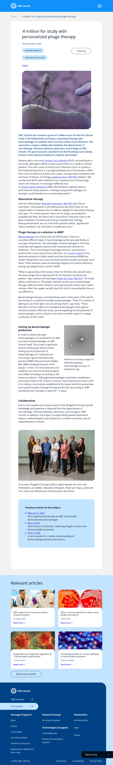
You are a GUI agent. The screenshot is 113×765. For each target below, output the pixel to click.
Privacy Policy (96, 761)
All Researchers (81, 720)
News (13, 16)
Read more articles (26, 674)
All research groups (51, 720)
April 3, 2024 (34, 532)
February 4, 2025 (36, 513)
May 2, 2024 (34, 522)
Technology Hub (49, 733)
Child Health (16, 732)
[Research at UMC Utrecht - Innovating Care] (20, 6)
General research (33, 50)
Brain (13, 720)
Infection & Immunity (34, 57)
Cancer (14, 726)
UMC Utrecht (17, 699)
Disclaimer (61, 761)
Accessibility (78, 761)
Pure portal (17, 706)
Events (77, 735)
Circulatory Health (19, 737)
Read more (18, 623)
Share (80, 51)
